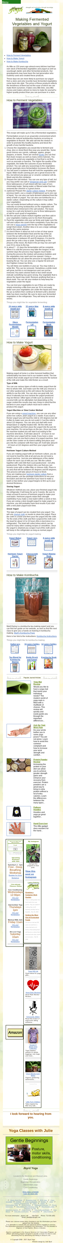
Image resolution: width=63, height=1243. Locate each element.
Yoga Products (48, 1211)
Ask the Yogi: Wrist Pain (39, 726)
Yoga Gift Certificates (21, 1211)
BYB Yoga (43, 1200)
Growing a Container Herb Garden (31, 895)
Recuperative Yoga (48, 1206)
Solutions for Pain (30, 1208)
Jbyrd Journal (26, 1205)
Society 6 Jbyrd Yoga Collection (33, 1046)
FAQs (35, 1203)
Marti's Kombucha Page (24, 633)
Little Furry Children (33, 1102)
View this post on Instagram (30, 874)
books (41, 155)
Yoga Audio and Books (41, 1210)
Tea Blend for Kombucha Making (15, 659)
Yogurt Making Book (48, 555)
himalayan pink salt (38, 182)
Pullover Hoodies (37, 808)
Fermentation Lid (32, 323)
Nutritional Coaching (41, 1205)
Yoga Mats (36, 1211)
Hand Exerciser (40, 823)
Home (43, 1203)
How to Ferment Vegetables (19, 55)
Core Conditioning (31, 1202)
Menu (5, 2)
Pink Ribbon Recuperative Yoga (27, 1206)
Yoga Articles (26, 1210)
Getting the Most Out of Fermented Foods (32, 917)
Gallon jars (15, 644)
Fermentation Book (49, 323)
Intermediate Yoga (12, 1205)
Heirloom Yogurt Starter (15, 555)
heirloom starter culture (36, 474)
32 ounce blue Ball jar (32, 307)
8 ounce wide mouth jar (49, 307)
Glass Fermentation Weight (15, 324)
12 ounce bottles (49, 644)
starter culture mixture (35, 191)
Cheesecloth (32, 554)
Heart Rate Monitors (33, 992)
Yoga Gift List (33, 971)
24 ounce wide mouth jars (15, 307)
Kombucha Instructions (47, 636)
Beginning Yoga (31, 1200)
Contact (18, 1202)
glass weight (21, 225)
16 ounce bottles (32, 644)
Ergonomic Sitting (33, 1017)
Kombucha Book (49, 657)
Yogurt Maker (15, 538)
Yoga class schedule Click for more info (30, 1193)
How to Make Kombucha (17, 61)
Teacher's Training (12, 1210)
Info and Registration (15, 898)
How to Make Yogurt (15, 58)
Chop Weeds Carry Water (33, 1074)
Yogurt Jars (32, 538)
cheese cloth (19, 514)
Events (43, 1202)
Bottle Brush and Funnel (32, 658)
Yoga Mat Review (37, 683)
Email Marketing (13, 854)
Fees (51, 1202)
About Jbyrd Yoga (16, 1200)
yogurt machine (29, 413)
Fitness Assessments (21, 1203)
